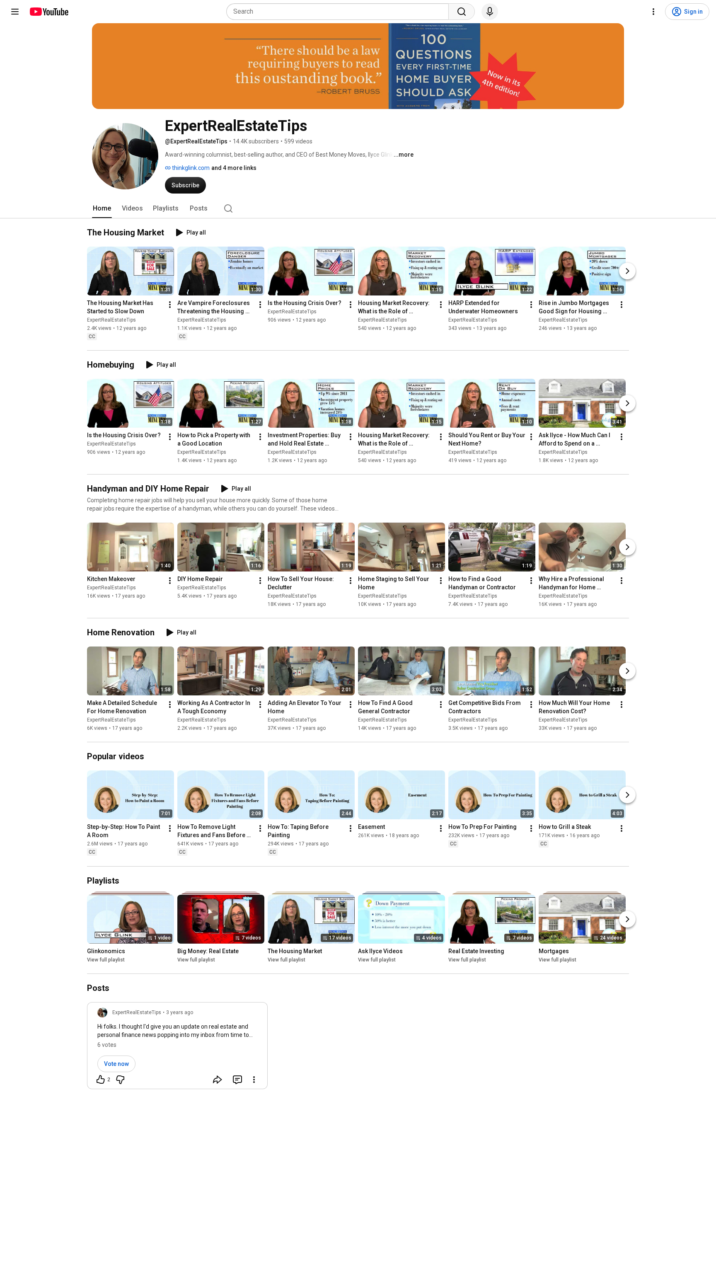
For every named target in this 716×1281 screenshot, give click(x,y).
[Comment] (237, 1079)
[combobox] (340, 12)
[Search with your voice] (489, 11)
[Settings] (653, 12)
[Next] (627, 271)
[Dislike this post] (120, 1079)
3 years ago (179, 1012)
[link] (177, 1048)
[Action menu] (254, 1079)
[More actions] (170, 304)
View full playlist (106, 960)
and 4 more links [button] (233, 168)
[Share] (217, 1079)
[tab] (102, 208)
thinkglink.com (190, 168)
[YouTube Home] (48, 11)
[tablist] (358, 208)
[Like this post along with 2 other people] (100, 1079)
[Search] (461, 11)
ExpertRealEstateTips (111, 320)
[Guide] (15, 12)
